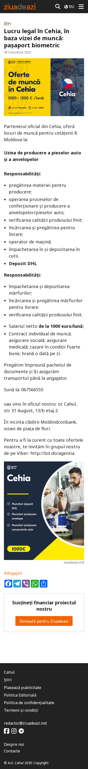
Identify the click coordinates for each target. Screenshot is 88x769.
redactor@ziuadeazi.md (25, 723)
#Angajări (13, 573)
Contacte (12, 751)
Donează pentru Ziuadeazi (44, 621)
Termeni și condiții (21, 710)
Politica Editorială (20, 695)
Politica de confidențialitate (29, 702)
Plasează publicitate (22, 687)
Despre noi (14, 744)
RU (71, 6)
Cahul (9, 672)
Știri (7, 23)
